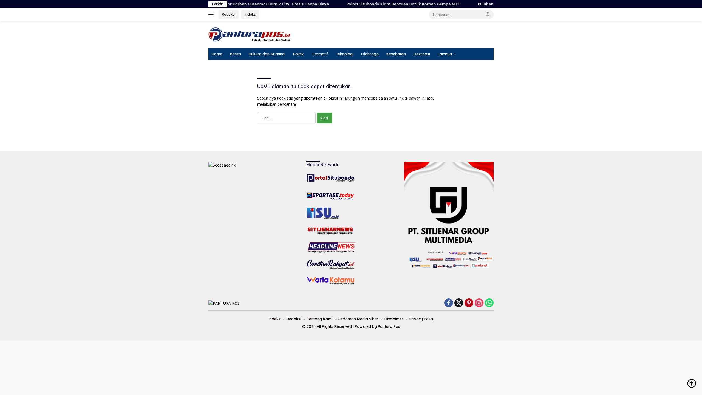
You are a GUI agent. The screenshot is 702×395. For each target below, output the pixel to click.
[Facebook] (448, 303)
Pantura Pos (389, 326)
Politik (298, 54)
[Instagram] (479, 303)
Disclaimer (393, 319)
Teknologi (344, 54)
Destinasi (422, 54)
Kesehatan (396, 54)
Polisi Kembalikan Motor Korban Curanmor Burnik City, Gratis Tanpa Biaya (244, 4)
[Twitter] (458, 303)
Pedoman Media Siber (358, 319)
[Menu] (212, 14)
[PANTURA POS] (249, 34)
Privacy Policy (421, 319)
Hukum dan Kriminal (267, 54)
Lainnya (445, 54)
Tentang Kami (319, 319)
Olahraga (370, 54)
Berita (235, 54)
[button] (488, 14)
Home (217, 54)
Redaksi (228, 14)
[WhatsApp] (489, 303)
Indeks (250, 14)
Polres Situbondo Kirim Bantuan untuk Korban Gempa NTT (391, 4)
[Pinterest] (469, 303)
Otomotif (320, 54)
